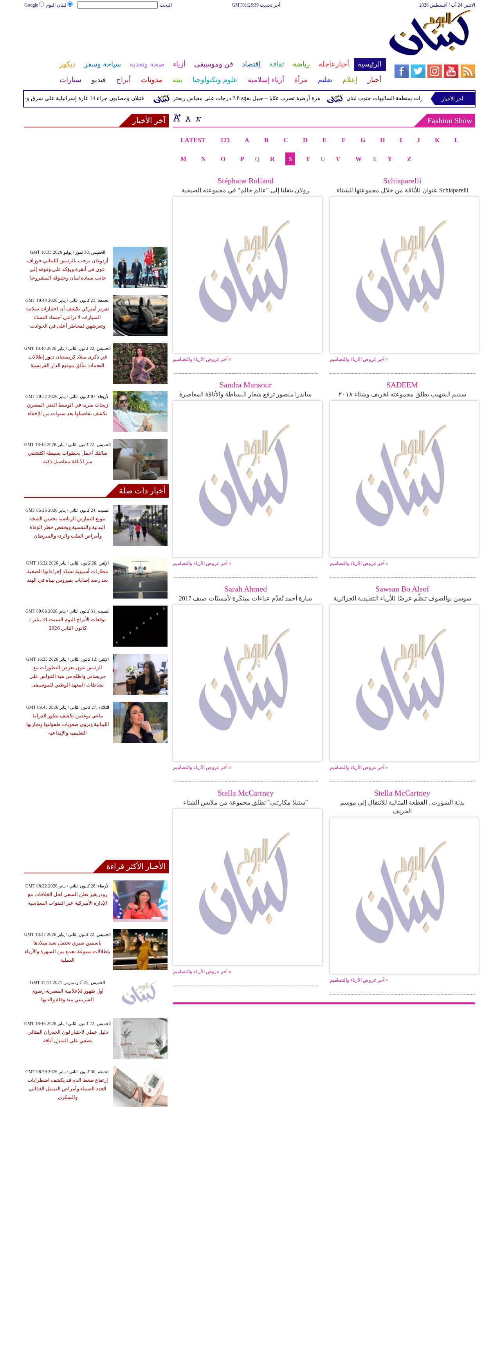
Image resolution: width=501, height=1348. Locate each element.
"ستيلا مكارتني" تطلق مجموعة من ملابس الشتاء (245, 802)
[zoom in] (177, 118)
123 (225, 140)
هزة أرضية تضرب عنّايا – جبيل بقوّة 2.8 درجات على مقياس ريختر (260, 98)
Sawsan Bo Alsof (402, 588)
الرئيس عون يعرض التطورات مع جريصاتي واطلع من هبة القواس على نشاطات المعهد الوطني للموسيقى (67, 676)
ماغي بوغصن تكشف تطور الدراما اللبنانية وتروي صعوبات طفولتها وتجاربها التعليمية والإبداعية (67, 724)
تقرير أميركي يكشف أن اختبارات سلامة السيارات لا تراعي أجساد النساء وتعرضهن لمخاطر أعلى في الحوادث (67, 317)
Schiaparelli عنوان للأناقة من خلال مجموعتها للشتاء (402, 190)
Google (31, 5)
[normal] (187, 118)
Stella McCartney (246, 793)
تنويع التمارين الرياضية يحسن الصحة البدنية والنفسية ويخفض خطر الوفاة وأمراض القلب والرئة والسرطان (67, 527)
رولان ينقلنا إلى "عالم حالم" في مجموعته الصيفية (245, 190)
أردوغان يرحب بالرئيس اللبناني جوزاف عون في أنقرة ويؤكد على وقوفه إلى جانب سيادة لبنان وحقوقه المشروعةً (67, 269)
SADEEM (402, 384)
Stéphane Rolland (246, 180)
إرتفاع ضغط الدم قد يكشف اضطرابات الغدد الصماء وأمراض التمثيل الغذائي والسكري (67, 1088)
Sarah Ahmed (245, 588)
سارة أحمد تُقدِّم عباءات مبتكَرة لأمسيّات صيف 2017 (245, 598)
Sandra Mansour (246, 384)
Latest (192, 140)
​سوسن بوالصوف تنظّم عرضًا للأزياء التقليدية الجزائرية (402, 598)
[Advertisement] (204, 34)
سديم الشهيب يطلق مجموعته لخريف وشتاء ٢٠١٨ (402, 394)
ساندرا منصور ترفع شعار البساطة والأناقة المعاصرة (245, 394)
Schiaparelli (402, 180)
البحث (166, 5)
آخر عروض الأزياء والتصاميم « (202, 359)
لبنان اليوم (56, 5)
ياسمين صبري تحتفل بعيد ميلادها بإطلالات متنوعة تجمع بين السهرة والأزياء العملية (67, 951)
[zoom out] (198, 118)
